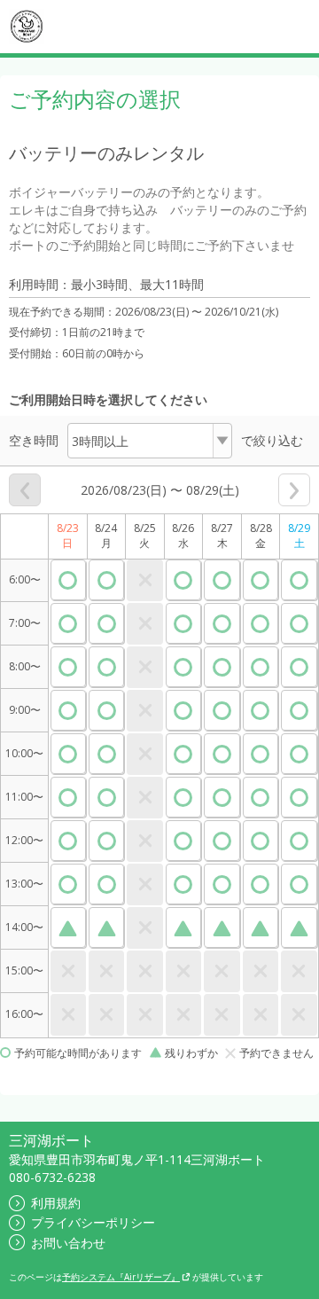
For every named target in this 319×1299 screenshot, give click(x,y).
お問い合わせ (68, 1242)
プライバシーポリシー (93, 1222)
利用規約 (56, 1202)
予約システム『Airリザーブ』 (121, 1277)
